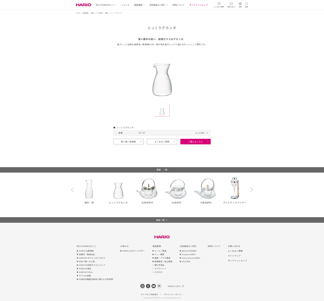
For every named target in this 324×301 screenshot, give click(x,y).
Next (251, 190)
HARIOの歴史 (85, 268)
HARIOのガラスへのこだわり (92, 258)
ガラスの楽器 (85, 276)
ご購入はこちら (195, 141)
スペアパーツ (160, 268)
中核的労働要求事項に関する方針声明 (96, 279)
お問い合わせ (234, 246)
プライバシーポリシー (173, 294)
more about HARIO (191, 258)
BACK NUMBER (189, 251)
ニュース (125, 5)
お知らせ (124, 246)
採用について (179, 5)
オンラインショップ (198, 5)
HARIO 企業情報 (86, 251)
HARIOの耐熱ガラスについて (92, 265)
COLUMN (186, 261)
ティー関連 (159, 254)
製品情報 (138, 5)
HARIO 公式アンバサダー (133, 251)
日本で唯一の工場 (87, 261)
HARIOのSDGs (86, 272)
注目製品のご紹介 (157, 5)
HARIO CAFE (174, 286)
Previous (72, 190)
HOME (78, 13)
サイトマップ (234, 256)
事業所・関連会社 (87, 254)
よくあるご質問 (162, 141)
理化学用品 (159, 265)
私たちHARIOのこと (105, 5)
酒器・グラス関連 (96, 13)
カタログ (158, 272)
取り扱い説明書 (128, 141)
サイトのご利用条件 (149, 294)
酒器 (106, 13)
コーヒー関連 (160, 251)
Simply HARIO (189, 254)
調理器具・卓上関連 (163, 261)
